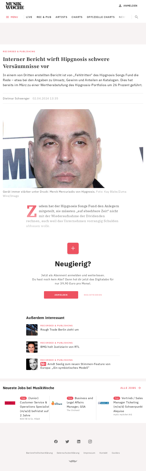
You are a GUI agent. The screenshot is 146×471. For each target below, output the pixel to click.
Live (29, 17)
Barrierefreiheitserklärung (39, 436)
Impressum (89, 436)
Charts (77, 17)
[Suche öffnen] (136, 17)
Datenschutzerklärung (68, 436)
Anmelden (61, 278)
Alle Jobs (128, 372)
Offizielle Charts (101, 17)
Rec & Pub (44, 17)
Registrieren (93, 278)
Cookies (116, 436)
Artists (61, 17)
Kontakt (104, 436)
